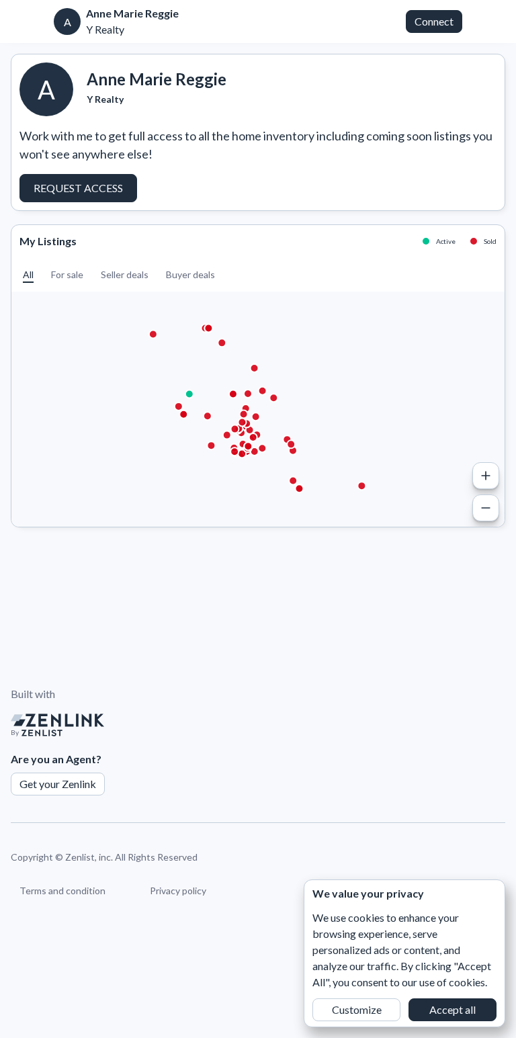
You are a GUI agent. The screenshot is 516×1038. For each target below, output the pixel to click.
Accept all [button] (452, 1009)
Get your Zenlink (57, 783)
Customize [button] (357, 1009)
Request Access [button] (78, 187)
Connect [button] (434, 21)
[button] (28, 274)
